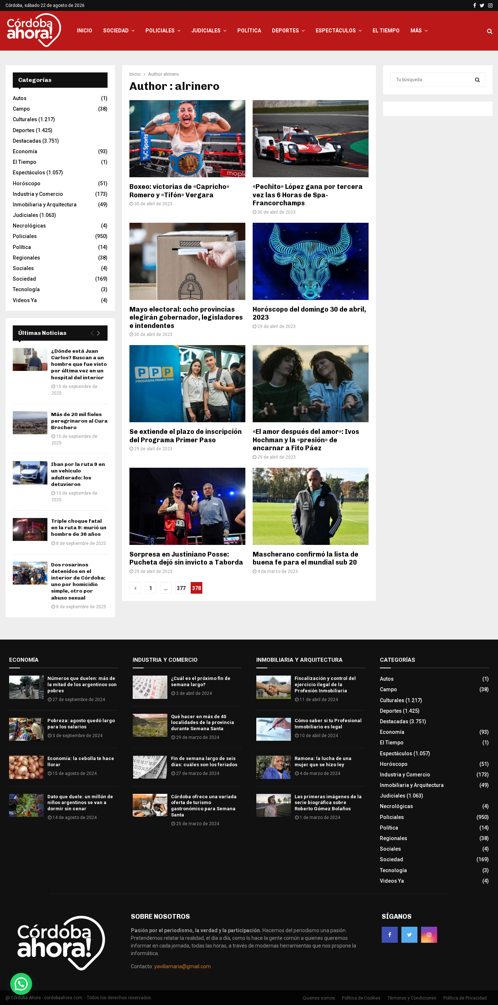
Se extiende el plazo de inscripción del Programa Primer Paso (185, 436)
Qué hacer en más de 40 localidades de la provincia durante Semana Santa (202, 723)
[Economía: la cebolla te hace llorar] (26, 767)
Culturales (25, 119)
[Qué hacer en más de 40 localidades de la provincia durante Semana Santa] (150, 725)
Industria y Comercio (38, 194)
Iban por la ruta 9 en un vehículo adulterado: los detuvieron (78, 474)
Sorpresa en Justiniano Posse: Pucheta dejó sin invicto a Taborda (186, 558)
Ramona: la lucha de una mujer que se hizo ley (323, 761)
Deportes (285, 30)
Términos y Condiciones (412, 998)
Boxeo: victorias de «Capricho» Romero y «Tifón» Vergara (179, 191)
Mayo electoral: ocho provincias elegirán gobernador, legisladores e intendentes (186, 317)
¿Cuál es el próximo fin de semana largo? (200, 681)
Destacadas (27, 141)
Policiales (160, 30)
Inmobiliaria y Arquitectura (45, 204)
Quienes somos (319, 998)
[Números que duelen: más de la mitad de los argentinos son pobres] (26, 687)
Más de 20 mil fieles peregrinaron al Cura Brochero (79, 421)
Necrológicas (29, 226)
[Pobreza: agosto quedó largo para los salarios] (26, 729)
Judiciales (206, 30)
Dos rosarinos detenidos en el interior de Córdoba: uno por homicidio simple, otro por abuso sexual (78, 581)
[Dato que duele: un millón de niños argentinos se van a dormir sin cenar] (26, 805)
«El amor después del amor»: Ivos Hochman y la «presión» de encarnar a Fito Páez (306, 440)
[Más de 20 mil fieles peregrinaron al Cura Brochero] (30, 422)
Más (416, 30)
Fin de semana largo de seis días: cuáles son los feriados (204, 761)
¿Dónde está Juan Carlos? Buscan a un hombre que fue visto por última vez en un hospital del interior (79, 364)
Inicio (84, 30)
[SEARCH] (477, 79)
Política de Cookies (361, 998)
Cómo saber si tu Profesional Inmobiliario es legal (328, 723)
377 (181, 588)
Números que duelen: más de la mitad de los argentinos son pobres (82, 684)
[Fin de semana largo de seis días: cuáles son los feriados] (150, 767)
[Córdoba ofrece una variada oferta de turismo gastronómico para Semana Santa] (150, 805)
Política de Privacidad (465, 998)
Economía (25, 151)
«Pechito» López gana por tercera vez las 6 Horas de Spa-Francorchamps (308, 195)
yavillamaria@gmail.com (182, 966)
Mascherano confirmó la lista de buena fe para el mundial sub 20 (305, 558)
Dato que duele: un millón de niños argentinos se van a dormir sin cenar (80, 803)
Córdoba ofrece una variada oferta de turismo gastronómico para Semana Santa (204, 806)
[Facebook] (390, 935)
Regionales (26, 258)
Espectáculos (336, 30)
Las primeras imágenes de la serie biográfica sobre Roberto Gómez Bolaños (328, 803)
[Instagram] (429, 935)
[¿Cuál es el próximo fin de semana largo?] (150, 687)
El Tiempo (386, 30)
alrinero (171, 74)
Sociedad (116, 30)
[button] (21, 984)
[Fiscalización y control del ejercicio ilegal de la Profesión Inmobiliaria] (273, 687)
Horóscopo (26, 183)
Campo (21, 109)
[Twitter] (409, 935)
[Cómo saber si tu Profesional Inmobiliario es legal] (273, 729)
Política (249, 30)
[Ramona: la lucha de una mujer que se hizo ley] (273, 767)
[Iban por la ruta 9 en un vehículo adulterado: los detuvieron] (30, 472)
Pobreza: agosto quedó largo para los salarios (81, 723)
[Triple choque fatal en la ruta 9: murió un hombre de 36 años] (30, 529)
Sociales (23, 268)
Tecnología (26, 289)
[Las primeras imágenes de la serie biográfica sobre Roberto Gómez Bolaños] (273, 805)
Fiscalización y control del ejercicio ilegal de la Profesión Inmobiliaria (325, 684)
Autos (20, 98)
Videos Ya (25, 300)
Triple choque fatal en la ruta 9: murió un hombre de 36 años (78, 527)
